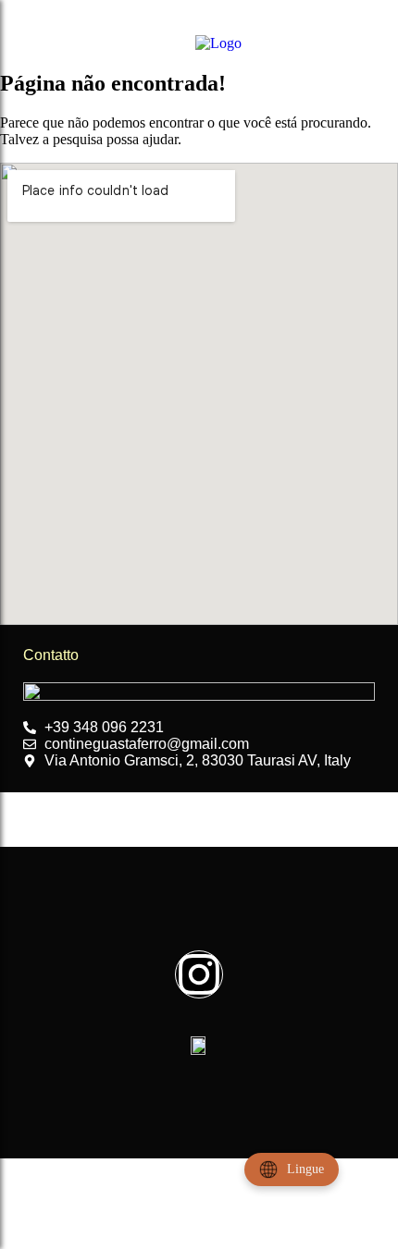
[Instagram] (199, 974)
